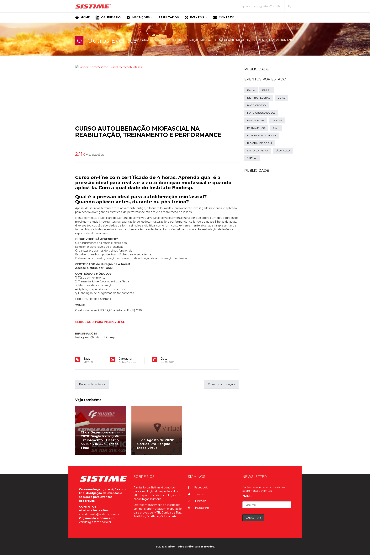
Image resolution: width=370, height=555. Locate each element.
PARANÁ (277, 120)
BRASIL (266, 90)
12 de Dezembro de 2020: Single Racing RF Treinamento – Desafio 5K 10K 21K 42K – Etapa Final (100, 440)
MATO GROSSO (256, 105)
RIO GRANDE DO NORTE (262, 135)
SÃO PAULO (283, 150)
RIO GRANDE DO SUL (259, 143)
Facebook (201, 487)
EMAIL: (247, 496)
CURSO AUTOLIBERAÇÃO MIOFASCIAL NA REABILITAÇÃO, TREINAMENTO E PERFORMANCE (148, 132)
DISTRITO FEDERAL (258, 97)
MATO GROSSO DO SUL (261, 112)
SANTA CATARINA (257, 150)
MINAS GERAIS (255, 120)
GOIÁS (281, 97)
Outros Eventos (112, 40)
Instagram (202, 507)
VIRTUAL (89, 362)
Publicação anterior (92, 384)
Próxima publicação (221, 384)
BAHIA (251, 90)
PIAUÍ (276, 128)
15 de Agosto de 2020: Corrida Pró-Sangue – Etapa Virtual (155, 444)
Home (132, 40)
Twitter (200, 494)
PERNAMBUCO (256, 128)
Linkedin (200, 501)
